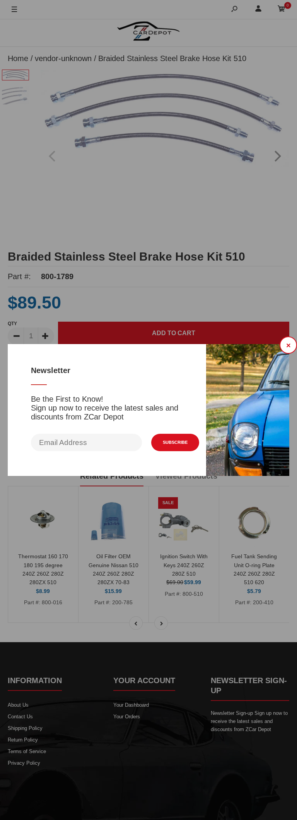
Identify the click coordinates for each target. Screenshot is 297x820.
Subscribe (175, 442)
